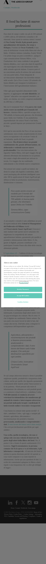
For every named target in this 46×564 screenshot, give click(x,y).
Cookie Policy (24, 282)
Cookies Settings (23, 302)
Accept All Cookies (23, 295)
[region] (23, 282)
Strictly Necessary (23, 289)
